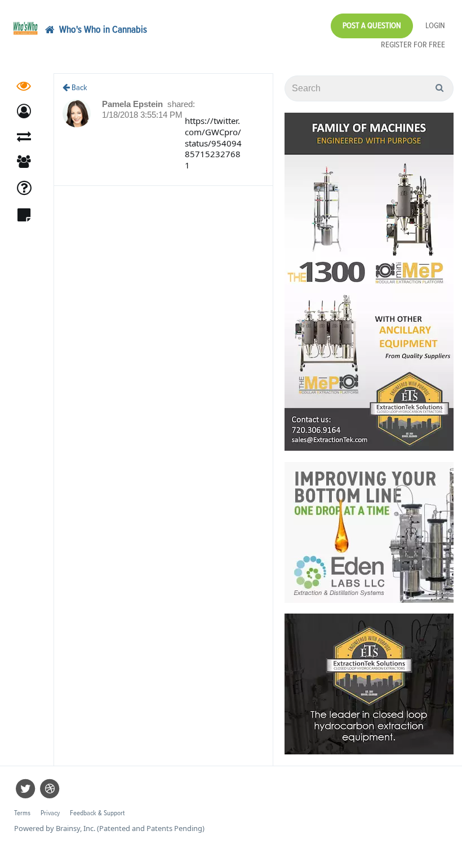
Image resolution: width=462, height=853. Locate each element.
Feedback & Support (97, 813)
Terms (22, 813)
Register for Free (413, 45)
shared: (181, 104)
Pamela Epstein (133, 104)
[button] (24, 111)
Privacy (50, 813)
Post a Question (372, 25)
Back (78, 87)
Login (435, 25)
